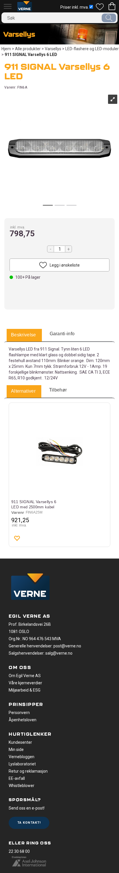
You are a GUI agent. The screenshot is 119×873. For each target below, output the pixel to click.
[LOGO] (30, 587)
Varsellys (53, 48)
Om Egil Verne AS (25, 675)
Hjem (6, 48)
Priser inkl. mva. (74, 7)
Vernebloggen (21, 756)
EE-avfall (17, 778)
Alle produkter (28, 48)
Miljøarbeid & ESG (24, 690)
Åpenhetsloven (22, 719)
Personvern (19, 712)
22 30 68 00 (19, 851)
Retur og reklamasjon (28, 771)
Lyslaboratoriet (22, 764)
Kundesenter (20, 742)
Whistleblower (21, 785)
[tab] (23, 335)
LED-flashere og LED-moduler (92, 48)
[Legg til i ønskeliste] (16, 538)
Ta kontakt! (29, 823)
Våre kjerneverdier (25, 683)
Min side (16, 749)
